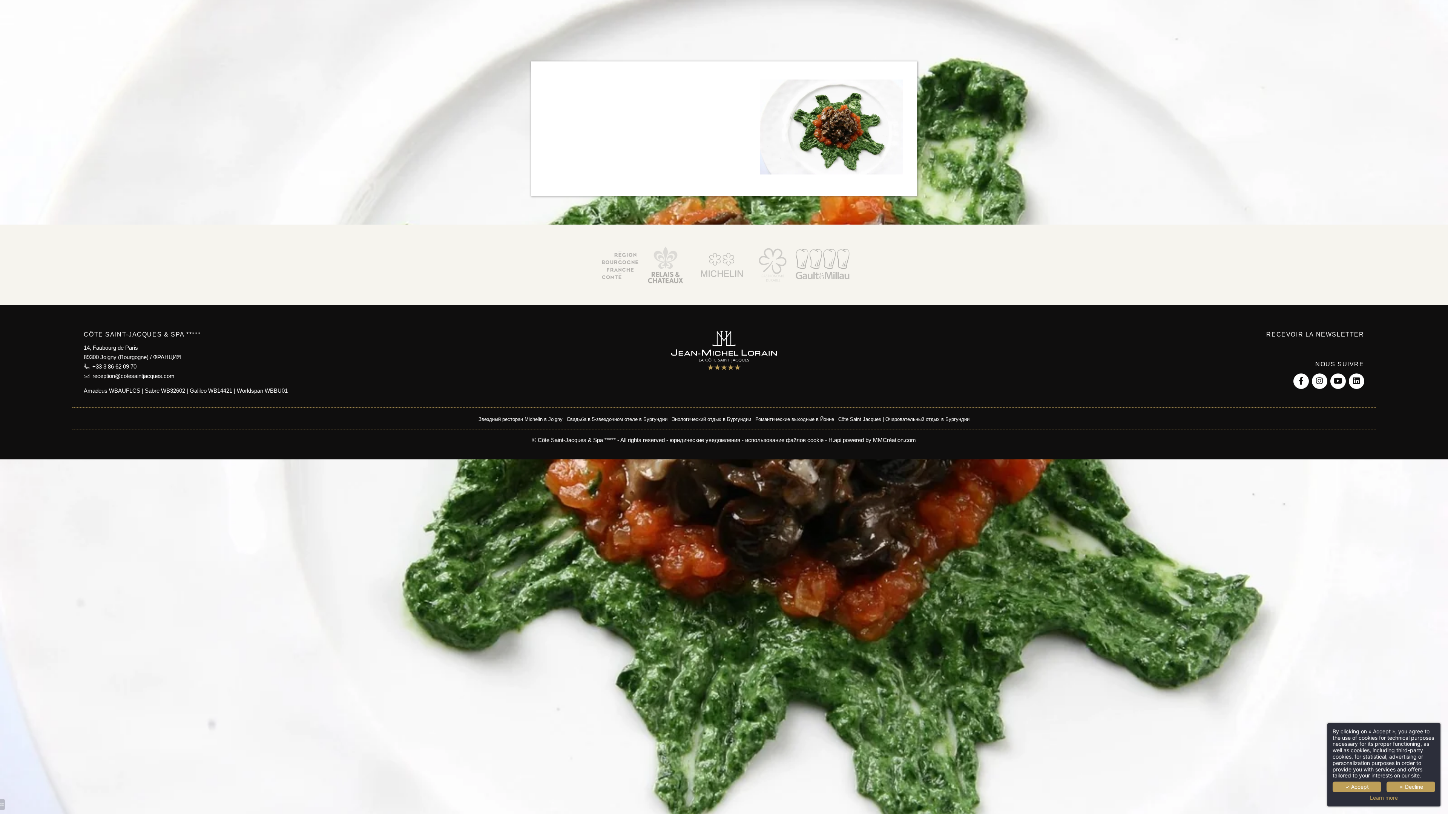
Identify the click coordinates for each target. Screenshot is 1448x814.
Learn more (1384, 798)
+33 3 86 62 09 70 (113, 366)
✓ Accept (1357, 786)
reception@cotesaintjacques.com (132, 376)
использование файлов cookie (784, 440)
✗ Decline (1411, 786)
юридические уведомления (705, 440)
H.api (834, 440)
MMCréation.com (894, 440)
